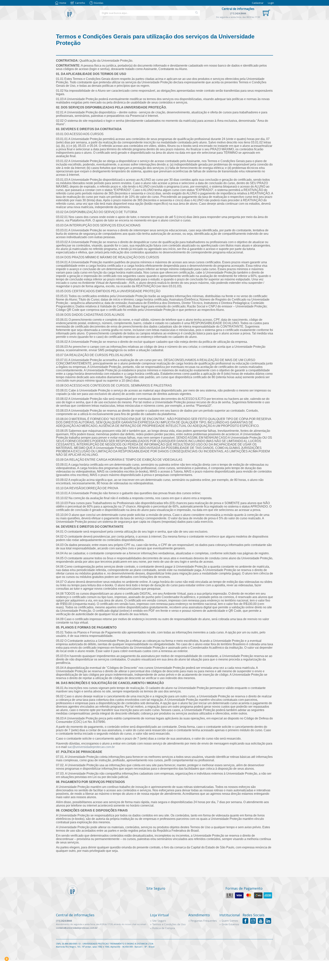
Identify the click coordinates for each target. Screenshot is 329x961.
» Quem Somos (228, 920)
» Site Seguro (158, 920)
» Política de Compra (162, 928)
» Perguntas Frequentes (202, 920)
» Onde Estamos (229, 924)
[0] (266, 13)
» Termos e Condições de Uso (168, 924)
